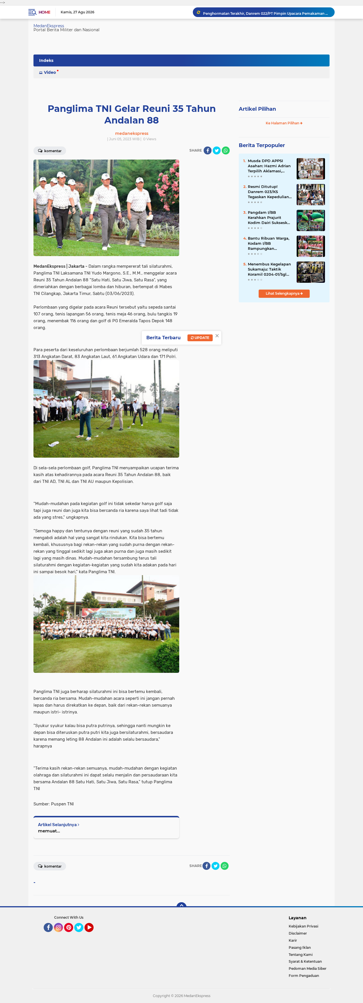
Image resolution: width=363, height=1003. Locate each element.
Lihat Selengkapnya (283, 293)
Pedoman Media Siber (307, 968)
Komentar (52, 151)
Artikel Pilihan (257, 109)
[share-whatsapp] (226, 150)
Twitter (81, 934)
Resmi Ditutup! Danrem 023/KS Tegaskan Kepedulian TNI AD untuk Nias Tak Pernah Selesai (270, 192)
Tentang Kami (301, 954)
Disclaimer (298, 933)
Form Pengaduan (304, 975)
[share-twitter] (217, 150)
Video (50, 72)
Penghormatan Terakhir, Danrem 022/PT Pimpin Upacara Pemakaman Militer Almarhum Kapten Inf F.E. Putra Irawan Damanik (266, 12)
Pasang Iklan (300, 947)
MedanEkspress (48, 25)
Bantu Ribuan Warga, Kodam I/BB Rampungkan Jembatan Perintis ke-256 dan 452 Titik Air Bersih (269, 243)
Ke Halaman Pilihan (283, 123)
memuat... (49, 831)
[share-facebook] (208, 150)
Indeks (46, 60)
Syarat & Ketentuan (305, 961)
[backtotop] (181, 907)
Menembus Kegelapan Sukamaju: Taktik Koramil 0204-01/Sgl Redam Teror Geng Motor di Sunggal (269, 269)
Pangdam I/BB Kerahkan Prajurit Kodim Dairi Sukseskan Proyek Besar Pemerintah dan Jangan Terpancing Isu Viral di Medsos (270, 217)
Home (44, 12)
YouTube (93, 934)
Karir (293, 940)
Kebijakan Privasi (303, 926)
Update (201, 338)
